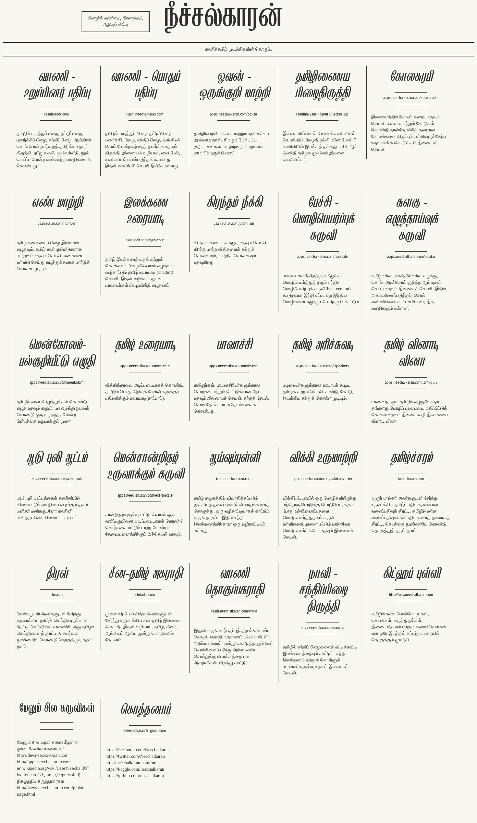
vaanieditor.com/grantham (234, 223)
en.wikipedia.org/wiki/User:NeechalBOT (53, 768)
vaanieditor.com (56, 114)
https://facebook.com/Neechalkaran (137, 749)
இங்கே (157, 165)
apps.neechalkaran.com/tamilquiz (411, 382)
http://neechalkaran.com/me (130, 762)
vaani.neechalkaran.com (144, 114)
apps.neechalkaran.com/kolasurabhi (410, 98)
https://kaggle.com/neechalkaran (134, 769)
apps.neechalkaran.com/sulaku (411, 257)
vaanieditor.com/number (57, 223)
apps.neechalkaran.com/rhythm (233, 366)
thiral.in (57, 595)
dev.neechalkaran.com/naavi (322, 628)
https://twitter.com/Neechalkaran (135, 756)
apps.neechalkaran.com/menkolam (56, 382)
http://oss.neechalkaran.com (411, 595)
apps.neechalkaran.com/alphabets (322, 366)
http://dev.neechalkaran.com (42, 755)
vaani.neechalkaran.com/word (234, 611)
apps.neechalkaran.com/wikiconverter (322, 479)
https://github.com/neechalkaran (134, 775)
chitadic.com (145, 595)
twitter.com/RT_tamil (36, 775)
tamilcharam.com (411, 479)
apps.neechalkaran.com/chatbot (145, 366)
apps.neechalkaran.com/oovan (233, 114)
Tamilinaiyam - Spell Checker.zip (322, 114)
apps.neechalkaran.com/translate (322, 257)
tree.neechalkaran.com (233, 479)
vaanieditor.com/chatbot (145, 240)
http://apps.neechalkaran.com (44, 762)
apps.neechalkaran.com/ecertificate (145, 495)
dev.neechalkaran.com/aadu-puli (56, 479)
